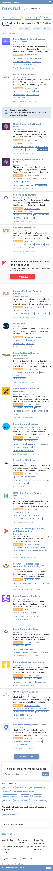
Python (27, 182)
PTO (28, 646)
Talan (15, 359)
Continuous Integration (25, 712)
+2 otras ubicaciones (36, 198)
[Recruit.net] (11, 8)
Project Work (43, 314)
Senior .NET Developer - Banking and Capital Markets (29, 529)
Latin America (34, 94)
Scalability (31, 212)
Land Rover (20, 248)
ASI (38, 580)
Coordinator (21, 787)
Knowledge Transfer (24, 215)
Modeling (30, 91)
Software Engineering (24, 649)
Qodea (15, 231)
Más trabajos (26, 757)
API (28, 512)
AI (49, 244)
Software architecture (25, 450)
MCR (15, 326)
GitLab (18, 182)
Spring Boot (20, 379)
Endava (16, 534)
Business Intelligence (24, 583)
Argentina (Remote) (29, 394)
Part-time (19, 91)
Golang (29, 143)
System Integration (23, 480)
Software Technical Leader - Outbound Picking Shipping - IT (28, 565)
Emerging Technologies (39, 444)
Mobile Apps (30, 64)
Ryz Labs (16, 599)
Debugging (30, 218)
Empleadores (39, 843)
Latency (45, 652)
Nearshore (20, 715)
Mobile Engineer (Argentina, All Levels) (28, 160)
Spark (29, 679)
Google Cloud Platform (25, 244)
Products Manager (21, 800)
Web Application (22, 483)
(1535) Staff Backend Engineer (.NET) (28, 494)
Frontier (19, 310)
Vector (41, 244)
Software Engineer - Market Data (28, 661)
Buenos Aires (25, 29)
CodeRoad (17, 77)
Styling (38, 480)
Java (38, 583)
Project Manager (9, 814)
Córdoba (37, 29)
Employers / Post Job (11, 2)
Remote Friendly (33, 55)
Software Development (24, 146)
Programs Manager (37, 787)
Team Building (32, 441)
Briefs (18, 414)
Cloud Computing (22, 616)
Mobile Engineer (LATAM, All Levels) (27, 125)
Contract (19, 477)
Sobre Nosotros (7, 840)
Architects (31, 477)
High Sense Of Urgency (35, 58)
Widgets (19, 741)
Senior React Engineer (24, 460)
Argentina (22, 165)
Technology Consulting (39, 551)
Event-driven (20, 519)
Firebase (40, 738)
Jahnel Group (18, 427)
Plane (15, 728)
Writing (18, 218)
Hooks (35, 652)
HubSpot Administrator (24, 74)
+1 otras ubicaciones (37, 231)
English (5, 858)
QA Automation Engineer (25, 691)
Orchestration (21, 682)
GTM (39, 91)
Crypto (37, 61)
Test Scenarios (21, 745)
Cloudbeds (17, 198)
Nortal (15, 498)
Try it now (22, 276)
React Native (31, 179)
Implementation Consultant (24, 792)
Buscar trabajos (39, 840)
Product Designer (10, 796)
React (47, 480)
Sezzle (15, 129)
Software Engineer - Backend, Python (27, 292)
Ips (32, 682)
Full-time (19, 58)
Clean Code (42, 682)
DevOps (32, 150)
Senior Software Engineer (25, 423)
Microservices (32, 372)
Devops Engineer (39, 800)
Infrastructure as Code (25, 314)
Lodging (40, 337)
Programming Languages (36, 709)
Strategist (25, 796)
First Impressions (40, 411)
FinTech (18, 64)
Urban (31, 343)
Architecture (21, 340)
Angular (45, 372)
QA (41, 741)
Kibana (47, 583)
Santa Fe (21, 326)
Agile (31, 715)
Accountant (7, 787)
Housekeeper (19, 323)
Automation (20, 94)
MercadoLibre (18, 569)
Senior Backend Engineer (25, 194)
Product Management (24, 447)
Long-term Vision (42, 215)
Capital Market (32, 548)
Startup (30, 408)
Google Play (42, 146)
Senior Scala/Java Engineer (26, 596)
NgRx (18, 376)
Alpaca (15, 665)
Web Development (22, 411)
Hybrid (18, 554)
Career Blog (6, 852)
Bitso (15, 44)
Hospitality (20, 343)
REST (39, 408)
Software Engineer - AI (24, 227)
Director (6, 800)
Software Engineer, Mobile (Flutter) (30, 724)
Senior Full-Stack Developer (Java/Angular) (26, 354)
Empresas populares (25, 846)
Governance (20, 97)
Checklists (34, 340)
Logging (36, 616)
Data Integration (22, 619)
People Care (40, 515)
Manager (6, 792)
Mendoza (47, 29)
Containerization (22, 613)
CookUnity (16, 394)
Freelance (38, 796)
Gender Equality (30, 376)
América (21, 44)
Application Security (23, 515)
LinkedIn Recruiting (23, 61)
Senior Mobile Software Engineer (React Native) (29, 40)
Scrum (44, 548)
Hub (28, 310)
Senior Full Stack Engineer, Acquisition (26, 389)
